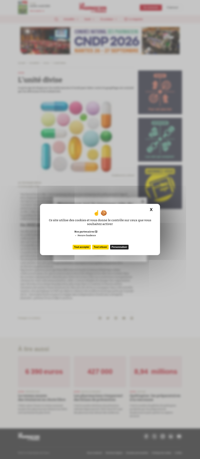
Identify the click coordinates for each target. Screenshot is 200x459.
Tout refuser (100, 247)
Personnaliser (119, 247)
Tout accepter (81, 247)
